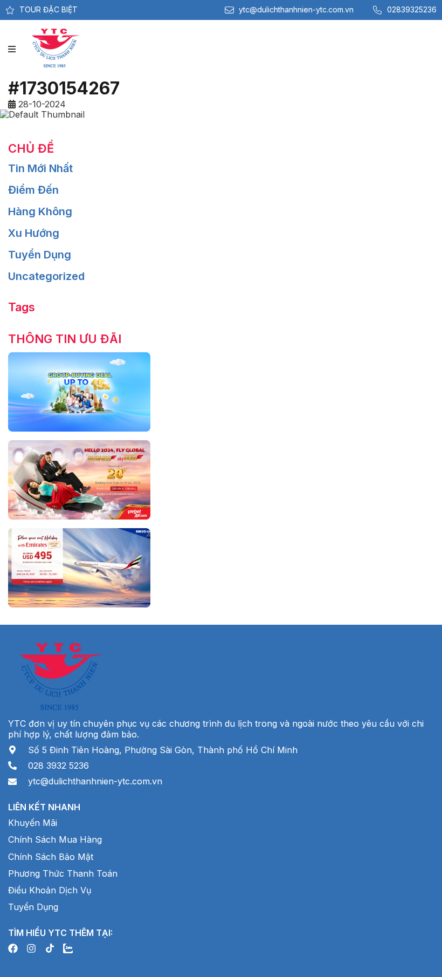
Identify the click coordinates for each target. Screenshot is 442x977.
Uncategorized (46, 276)
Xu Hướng (33, 233)
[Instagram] (31, 948)
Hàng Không (40, 211)
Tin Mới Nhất (40, 168)
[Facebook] (13, 948)
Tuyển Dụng (39, 254)
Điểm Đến (33, 189)
